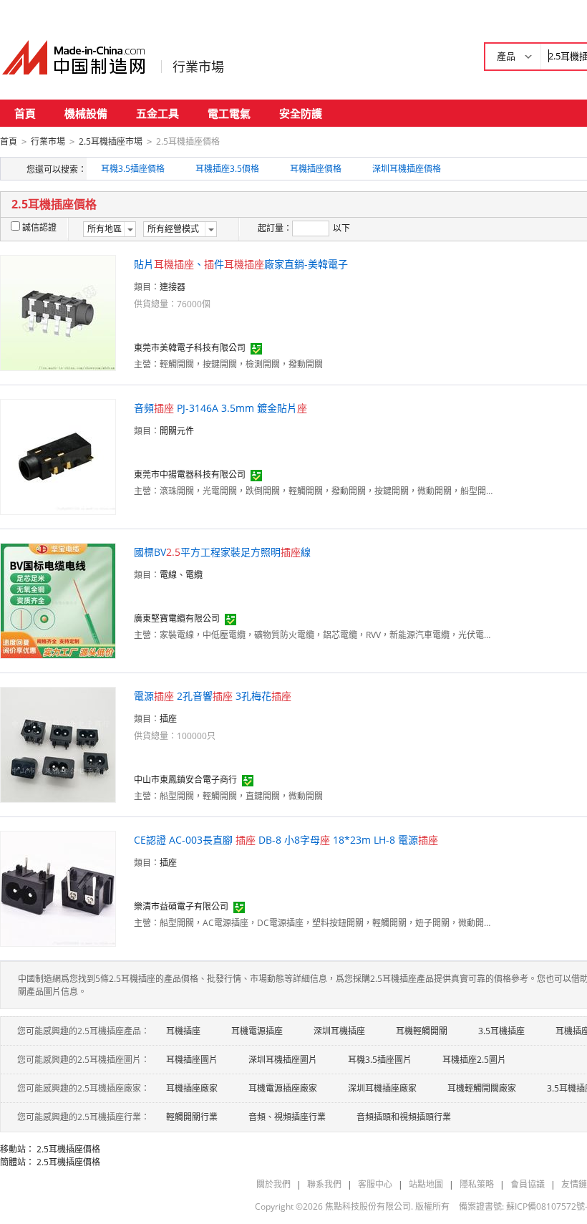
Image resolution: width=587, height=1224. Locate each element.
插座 (168, 719)
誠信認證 (39, 227)
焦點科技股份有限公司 (368, 1206)
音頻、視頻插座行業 (287, 1117)
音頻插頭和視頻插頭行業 (403, 1117)
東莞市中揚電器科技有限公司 (190, 474)
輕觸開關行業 (192, 1117)
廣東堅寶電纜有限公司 (177, 618)
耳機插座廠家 (192, 1088)
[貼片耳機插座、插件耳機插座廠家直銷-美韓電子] (58, 312)
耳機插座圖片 (192, 1060)
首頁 (25, 113)
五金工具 (157, 113)
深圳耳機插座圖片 (282, 1060)
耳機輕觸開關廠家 (481, 1088)
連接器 (172, 287)
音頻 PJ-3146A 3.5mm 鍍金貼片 (220, 408)
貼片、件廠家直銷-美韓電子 (241, 264)
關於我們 (273, 1184)
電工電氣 (229, 113)
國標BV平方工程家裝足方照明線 (222, 552)
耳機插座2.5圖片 (474, 1060)
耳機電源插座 (257, 1031)
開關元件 (177, 431)
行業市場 (198, 66)
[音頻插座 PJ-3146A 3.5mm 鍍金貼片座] (58, 456)
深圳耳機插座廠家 (382, 1088)
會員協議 (527, 1184)
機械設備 (85, 113)
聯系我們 (324, 1184)
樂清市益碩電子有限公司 (181, 906)
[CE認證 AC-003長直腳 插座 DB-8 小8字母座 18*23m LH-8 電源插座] (58, 888)
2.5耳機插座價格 (68, 1149)
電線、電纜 (181, 575)
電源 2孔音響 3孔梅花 (212, 696)
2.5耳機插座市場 (110, 141)
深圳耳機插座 (339, 1031)
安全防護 (300, 113)
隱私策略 (477, 1184)
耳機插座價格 (315, 169)
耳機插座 (183, 1031)
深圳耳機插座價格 (406, 169)
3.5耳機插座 (501, 1031)
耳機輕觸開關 (421, 1031)
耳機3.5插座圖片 (380, 1060)
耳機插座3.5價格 (227, 169)
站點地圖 (426, 1184)
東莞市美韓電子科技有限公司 (190, 348)
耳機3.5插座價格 (133, 169)
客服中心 (375, 1184)
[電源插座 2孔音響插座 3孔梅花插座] (58, 744)
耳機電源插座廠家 (282, 1088)
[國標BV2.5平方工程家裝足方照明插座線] (58, 600)
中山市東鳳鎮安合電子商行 (185, 780)
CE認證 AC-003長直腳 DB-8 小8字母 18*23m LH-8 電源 (286, 840)
